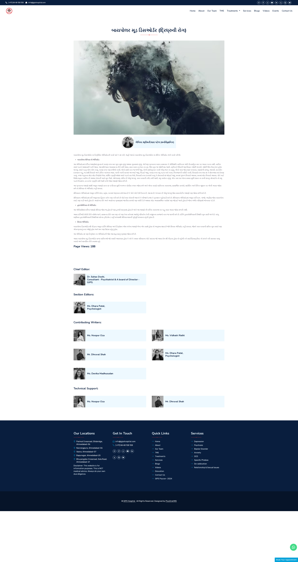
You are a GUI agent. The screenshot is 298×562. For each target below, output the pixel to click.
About (201, 10)
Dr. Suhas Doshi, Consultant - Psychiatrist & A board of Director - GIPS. (113, 279)
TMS (222, 10)
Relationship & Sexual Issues (206, 467)
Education (159, 471)
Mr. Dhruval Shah (96, 354)
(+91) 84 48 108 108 (16, 3)
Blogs (257, 10)
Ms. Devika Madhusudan (100, 373)
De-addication (200, 464)
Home (192, 10)
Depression (199, 441)
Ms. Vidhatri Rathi (175, 335)
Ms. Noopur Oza (96, 335)
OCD (196, 456)
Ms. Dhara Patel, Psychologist (96, 307)
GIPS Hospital (129, 501)
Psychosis (198, 445)
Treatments (232, 10)
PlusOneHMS (171, 501)
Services (247, 10)
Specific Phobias (201, 460)
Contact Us (287, 10)
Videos (266, 10)
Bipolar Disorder (201, 449)
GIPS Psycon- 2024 (163, 479)
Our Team (212, 10)
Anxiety (197, 453)
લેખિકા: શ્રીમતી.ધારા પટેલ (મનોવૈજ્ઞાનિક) (155, 142)
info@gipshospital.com (37, 3)
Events (276, 10)
